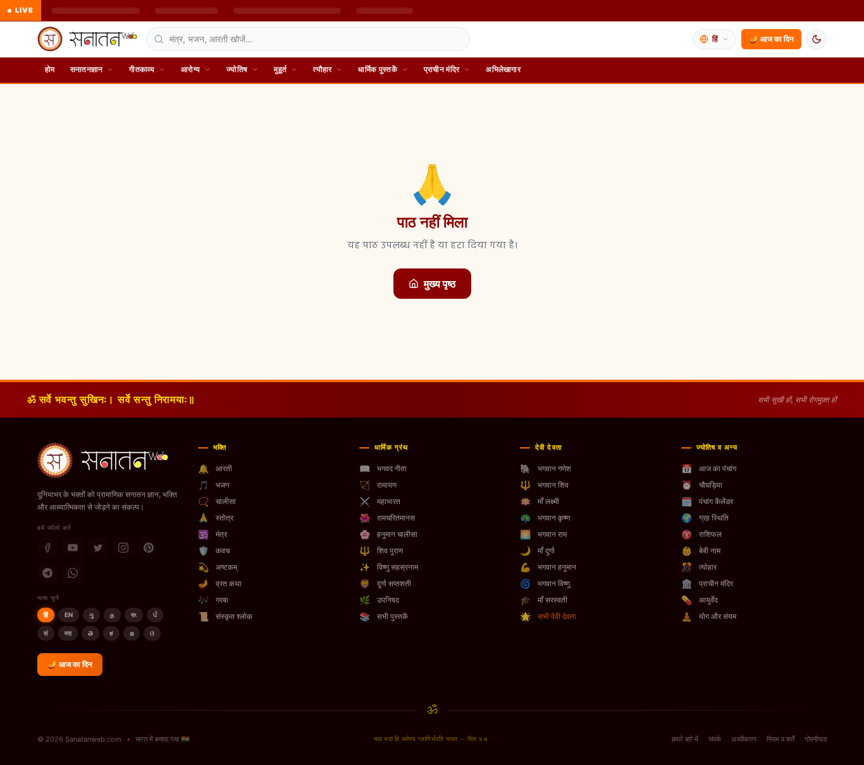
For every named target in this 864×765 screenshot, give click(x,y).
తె (90, 633)
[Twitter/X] (98, 548)
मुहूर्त (280, 69)
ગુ (91, 614)
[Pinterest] (149, 548)
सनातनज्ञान (86, 69)
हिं (46, 614)
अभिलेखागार (503, 69)
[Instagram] (123, 548)
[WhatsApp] (73, 573)
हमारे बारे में (685, 739)
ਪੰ (155, 614)
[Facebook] (47, 548)
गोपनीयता (816, 739)
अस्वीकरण (743, 739)
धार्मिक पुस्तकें (377, 69)
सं (46, 633)
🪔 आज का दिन (771, 39)
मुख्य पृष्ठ (440, 283)
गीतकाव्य (141, 69)
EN (69, 614)
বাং (134, 614)
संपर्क (714, 739)
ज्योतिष (236, 69)
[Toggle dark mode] (816, 39)
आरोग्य (190, 69)
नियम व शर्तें (780, 739)
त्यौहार (322, 69)
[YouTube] (73, 548)
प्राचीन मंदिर (441, 69)
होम (50, 69)
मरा (68, 633)
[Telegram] (47, 573)
